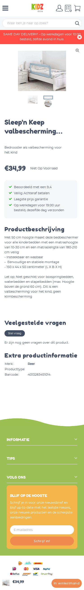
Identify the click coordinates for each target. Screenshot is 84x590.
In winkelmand (67, 583)
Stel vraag (14, 333)
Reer (31, 364)
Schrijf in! (42, 541)
